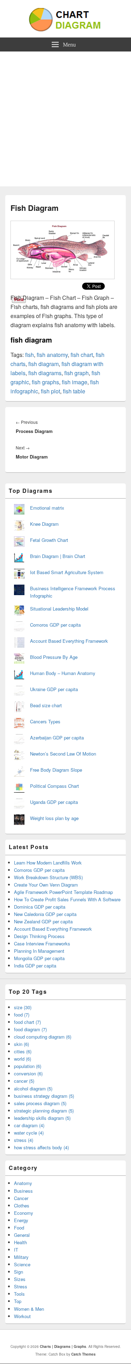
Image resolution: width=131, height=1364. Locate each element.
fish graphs (45, 382)
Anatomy (23, 1183)
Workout (22, 1316)
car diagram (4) (29, 1125)
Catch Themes (83, 1354)
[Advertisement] (65, 120)
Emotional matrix (47, 507)
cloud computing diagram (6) (42, 1036)
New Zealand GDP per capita (43, 921)
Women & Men (29, 1309)
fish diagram (43, 364)
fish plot (50, 391)
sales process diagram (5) (40, 1103)
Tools (19, 1293)
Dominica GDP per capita (39, 906)
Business (23, 1190)
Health (20, 1242)
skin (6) (21, 1044)
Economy (23, 1213)
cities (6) (22, 1051)
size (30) (22, 1007)
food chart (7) (27, 1022)
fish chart (82, 355)
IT (16, 1249)
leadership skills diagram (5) (42, 1118)
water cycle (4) (29, 1132)
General (22, 1235)
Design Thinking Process (39, 936)
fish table (74, 391)
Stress (20, 1286)
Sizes (20, 1279)
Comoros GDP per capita (55, 624)
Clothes (21, 1205)
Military (21, 1257)
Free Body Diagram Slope (56, 769)
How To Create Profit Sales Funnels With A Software (67, 899)
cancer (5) (24, 1080)
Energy (21, 1220)
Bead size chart (46, 705)
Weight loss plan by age (54, 818)
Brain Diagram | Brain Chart (57, 556)
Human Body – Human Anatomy (62, 673)
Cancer (21, 1198)
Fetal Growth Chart (49, 540)
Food (19, 1227)
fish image (74, 382)
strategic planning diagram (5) (44, 1110)
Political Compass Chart (54, 786)
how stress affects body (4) (41, 1147)
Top (17, 1301)
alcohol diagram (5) (33, 1088)
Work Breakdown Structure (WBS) (48, 877)
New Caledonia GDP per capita (45, 914)
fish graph (76, 373)
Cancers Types (45, 721)
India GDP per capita (35, 965)
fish (29, 355)
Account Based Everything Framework (69, 641)
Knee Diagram (44, 524)
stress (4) (23, 1140)
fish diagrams (44, 373)
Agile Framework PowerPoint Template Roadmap (63, 892)
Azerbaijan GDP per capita (57, 737)
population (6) (27, 1066)
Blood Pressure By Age (54, 657)
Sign (18, 1271)
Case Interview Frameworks (42, 943)
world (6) (22, 1058)
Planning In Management (39, 951)
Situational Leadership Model (59, 608)
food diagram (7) (30, 1029)
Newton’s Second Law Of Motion (63, 753)
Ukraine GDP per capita (54, 689)
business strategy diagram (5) (44, 1096)
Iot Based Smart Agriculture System (66, 572)
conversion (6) (28, 1073)
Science (22, 1264)
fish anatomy (52, 355)
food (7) (21, 1014)
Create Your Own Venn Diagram (46, 884)
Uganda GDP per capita (54, 802)
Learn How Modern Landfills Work (48, 862)
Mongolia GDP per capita (39, 958)
